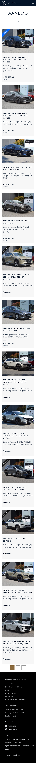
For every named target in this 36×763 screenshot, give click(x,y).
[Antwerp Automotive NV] (11, 3)
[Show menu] (32, 1)
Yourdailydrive (17, 755)
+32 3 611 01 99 (10, 696)
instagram (12, 729)
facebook (12, 726)
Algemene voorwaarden (13, 746)
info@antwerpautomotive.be (15, 699)
